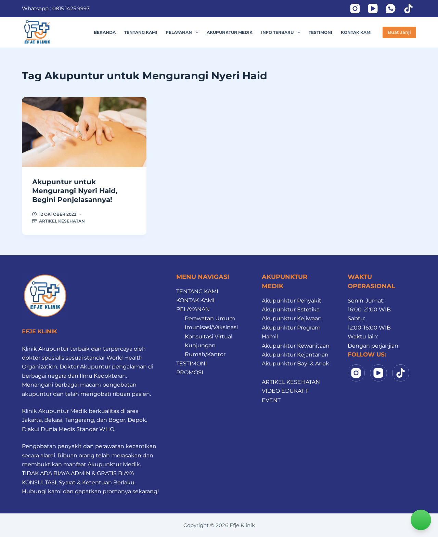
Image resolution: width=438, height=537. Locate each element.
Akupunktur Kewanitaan (296, 346)
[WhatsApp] (390, 8)
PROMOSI (189, 372)
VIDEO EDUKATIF (285, 391)
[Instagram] (355, 8)
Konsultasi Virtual (208, 336)
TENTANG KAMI (140, 32)
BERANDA (105, 32)
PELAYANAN (179, 32)
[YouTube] (373, 8)
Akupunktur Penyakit (291, 300)
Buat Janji (399, 32)
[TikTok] (408, 8)
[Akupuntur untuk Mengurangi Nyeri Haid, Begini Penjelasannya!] (84, 132)
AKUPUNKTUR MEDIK (230, 32)
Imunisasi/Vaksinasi (211, 327)
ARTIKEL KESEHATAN (62, 221)
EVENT (271, 400)
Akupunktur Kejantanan (295, 354)
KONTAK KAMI (356, 32)
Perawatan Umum (210, 318)
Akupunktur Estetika (291, 309)
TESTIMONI (320, 32)
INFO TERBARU (277, 32)
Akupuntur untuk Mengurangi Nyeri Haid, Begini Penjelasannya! (74, 191)
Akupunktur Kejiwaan (292, 318)
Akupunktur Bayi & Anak (295, 363)
